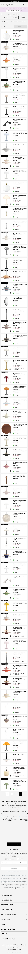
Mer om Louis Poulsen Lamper (18, 21)
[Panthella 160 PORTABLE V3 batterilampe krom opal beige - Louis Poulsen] (14, 352)
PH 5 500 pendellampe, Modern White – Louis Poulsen (19, 234)
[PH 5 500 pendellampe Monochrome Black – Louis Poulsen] (14, 454)
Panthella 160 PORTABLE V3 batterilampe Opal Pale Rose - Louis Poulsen (19, 641)
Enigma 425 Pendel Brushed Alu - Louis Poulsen (19, 539)
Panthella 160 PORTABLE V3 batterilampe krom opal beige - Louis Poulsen (19, 348)
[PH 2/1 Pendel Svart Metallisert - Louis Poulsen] (14, 759)
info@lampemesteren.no (14, 949)
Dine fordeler (6, 910)
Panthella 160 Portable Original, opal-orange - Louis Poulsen (19, 387)
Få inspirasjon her (13, 844)
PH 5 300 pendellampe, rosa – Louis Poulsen (20, 463)
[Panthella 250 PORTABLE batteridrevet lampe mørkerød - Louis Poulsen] (14, 378)
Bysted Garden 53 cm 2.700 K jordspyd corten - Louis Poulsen (19, 476)
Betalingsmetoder (8, 914)
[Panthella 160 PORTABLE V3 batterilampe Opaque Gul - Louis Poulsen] (14, 606)
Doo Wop (14, 17)
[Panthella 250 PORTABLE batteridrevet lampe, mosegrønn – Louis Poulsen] (14, 785)
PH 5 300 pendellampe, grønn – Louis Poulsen (19, 590)
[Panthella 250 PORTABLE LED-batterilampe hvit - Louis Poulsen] (14, 568)
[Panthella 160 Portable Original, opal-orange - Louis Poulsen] (14, 391)
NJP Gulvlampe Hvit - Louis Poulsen (20, 703)
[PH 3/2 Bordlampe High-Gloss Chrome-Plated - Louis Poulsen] (14, 111)
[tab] (14, 895)
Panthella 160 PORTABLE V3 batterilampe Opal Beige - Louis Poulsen (19, 437)
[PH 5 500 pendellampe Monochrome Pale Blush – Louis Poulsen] (14, 162)
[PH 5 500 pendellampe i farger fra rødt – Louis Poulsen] (14, 670)
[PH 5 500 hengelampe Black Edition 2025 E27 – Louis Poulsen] (14, 339)
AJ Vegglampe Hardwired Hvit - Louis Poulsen (19, 577)
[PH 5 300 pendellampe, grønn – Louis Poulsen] (14, 594)
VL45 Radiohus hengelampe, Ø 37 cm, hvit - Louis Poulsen (19, 183)
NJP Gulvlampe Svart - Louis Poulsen (18, 730)
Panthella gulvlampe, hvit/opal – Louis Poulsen (19, 69)
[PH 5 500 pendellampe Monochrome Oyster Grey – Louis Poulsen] (14, 492)
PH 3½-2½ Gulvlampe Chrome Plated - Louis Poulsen (19, 653)
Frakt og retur (7, 905)
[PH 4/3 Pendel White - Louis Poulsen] (14, 149)
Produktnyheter (8, 939)
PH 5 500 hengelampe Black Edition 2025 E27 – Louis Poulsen (20, 336)
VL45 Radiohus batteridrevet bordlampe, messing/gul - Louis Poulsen (19, 768)
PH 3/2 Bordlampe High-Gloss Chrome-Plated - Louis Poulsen (19, 107)
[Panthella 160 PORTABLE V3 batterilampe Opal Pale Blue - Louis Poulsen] (14, 136)
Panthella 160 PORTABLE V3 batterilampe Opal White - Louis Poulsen (19, 171)
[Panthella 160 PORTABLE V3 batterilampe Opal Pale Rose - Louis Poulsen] (14, 644)
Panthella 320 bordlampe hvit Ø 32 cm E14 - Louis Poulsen (20, 501)
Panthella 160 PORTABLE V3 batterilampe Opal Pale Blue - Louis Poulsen (20, 133)
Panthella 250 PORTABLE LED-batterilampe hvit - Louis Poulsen (19, 564)
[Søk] (24, 4)
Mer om (4, 934)
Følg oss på (5, 919)
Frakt (3, 924)
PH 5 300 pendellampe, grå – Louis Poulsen (20, 717)
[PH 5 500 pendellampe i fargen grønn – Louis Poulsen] (14, 86)
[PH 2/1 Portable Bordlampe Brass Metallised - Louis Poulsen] (14, 212)
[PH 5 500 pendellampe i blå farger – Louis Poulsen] (14, 289)
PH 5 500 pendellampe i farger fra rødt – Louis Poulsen (20, 666)
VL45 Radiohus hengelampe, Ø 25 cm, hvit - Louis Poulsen (19, 31)
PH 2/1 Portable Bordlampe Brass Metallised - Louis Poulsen (20, 209)
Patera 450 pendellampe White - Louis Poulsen (19, 514)
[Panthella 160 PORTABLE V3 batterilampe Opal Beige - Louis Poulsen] (14, 441)
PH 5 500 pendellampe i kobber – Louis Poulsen (19, 272)
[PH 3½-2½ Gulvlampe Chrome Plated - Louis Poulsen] (14, 657)
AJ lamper (5, 17)
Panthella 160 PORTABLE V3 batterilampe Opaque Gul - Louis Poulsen (19, 603)
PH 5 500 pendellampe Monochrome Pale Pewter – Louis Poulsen (19, 412)
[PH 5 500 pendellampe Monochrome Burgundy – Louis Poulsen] (14, 683)
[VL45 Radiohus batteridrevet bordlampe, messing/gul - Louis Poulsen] (14, 772)
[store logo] (9, 4)
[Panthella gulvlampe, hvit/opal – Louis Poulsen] (14, 73)
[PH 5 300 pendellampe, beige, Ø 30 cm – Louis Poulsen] (14, 695)
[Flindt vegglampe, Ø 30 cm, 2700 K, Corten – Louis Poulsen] (14, 429)
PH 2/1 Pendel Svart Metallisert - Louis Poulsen (19, 755)
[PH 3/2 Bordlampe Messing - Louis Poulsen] (14, 365)
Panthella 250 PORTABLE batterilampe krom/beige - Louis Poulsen (19, 526)
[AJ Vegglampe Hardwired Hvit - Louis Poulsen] (14, 581)
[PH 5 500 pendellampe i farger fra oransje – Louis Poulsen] (14, 60)
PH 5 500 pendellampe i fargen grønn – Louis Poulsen (19, 82)
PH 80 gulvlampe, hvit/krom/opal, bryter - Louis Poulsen (19, 259)
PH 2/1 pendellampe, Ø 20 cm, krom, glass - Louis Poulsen (19, 310)
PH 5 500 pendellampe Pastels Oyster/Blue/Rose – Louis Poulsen (19, 399)
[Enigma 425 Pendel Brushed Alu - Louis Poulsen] (14, 543)
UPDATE (13, 10)
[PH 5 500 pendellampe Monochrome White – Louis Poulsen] (14, 47)
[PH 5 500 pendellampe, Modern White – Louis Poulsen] (14, 238)
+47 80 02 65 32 (18, 947)
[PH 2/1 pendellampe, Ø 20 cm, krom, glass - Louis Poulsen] (14, 314)
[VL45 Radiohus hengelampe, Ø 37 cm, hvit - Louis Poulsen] (14, 187)
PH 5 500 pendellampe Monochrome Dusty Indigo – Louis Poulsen (19, 552)
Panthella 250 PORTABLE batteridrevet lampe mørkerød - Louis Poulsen (19, 374)
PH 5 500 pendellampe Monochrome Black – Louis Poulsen (20, 450)
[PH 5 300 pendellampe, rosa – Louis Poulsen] (14, 467)
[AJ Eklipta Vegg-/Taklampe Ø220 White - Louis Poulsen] (14, 301)
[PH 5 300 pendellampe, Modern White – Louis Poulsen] (14, 619)
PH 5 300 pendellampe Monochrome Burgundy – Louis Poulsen (19, 628)
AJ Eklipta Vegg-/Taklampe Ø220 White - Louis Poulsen (19, 298)
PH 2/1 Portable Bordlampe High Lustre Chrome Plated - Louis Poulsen (19, 221)
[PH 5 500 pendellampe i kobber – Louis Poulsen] (14, 276)
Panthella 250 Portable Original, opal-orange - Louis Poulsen (19, 742)
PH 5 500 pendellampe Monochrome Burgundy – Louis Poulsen (19, 679)
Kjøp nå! (14, 8)
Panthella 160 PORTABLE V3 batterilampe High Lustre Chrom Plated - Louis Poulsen (19, 247)
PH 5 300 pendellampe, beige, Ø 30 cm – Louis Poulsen (20, 692)
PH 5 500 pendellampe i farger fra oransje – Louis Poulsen (20, 56)
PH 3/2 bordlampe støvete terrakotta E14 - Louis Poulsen (19, 94)
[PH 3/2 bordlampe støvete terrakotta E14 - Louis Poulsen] (14, 98)
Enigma (23, 17)
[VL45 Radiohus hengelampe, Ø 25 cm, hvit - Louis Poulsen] (14, 35)
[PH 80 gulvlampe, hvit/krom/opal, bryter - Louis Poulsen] (14, 263)
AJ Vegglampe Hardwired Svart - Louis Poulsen (19, 120)
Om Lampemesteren (8, 929)
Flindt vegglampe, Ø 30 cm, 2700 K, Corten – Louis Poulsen (20, 425)
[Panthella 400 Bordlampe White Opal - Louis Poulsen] (14, 200)
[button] (11, 39)
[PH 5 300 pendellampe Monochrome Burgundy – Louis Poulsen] (14, 632)
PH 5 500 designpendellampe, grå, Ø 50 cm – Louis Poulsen (20, 323)
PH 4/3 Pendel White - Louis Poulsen (18, 145)
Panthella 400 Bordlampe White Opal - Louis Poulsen (19, 196)
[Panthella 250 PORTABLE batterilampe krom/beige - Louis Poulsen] (14, 530)
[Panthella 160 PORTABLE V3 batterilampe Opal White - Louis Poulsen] (14, 174)
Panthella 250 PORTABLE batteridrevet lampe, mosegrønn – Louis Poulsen (20, 781)
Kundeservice (6, 895)
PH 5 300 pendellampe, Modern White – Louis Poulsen (19, 615)
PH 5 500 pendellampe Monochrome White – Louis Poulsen (20, 44)
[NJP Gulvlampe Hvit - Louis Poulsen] (14, 708)
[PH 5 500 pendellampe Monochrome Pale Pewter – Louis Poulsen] (14, 416)
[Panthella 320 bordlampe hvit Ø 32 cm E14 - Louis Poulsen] (14, 505)
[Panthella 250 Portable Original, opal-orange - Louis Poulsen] (14, 746)
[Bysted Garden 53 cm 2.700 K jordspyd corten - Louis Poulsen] (14, 479)
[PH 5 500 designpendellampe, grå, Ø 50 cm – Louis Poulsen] (14, 327)
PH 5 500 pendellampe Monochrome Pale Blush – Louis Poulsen (19, 158)
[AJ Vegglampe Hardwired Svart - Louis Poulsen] (14, 124)
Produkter (4, 21)
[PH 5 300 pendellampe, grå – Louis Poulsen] (14, 721)
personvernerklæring (14, 888)
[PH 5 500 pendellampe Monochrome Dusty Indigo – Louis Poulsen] (14, 556)
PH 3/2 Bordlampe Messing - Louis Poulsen (20, 361)
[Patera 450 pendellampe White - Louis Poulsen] (14, 517)
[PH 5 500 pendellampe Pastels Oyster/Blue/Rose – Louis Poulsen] (14, 403)
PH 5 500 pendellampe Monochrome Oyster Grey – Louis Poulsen (19, 488)
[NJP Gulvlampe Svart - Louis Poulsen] (14, 734)
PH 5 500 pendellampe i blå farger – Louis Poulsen (20, 285)
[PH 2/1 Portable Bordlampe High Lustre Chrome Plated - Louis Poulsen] (14, 225)
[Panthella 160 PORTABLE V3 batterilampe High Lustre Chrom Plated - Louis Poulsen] (14, 251)
